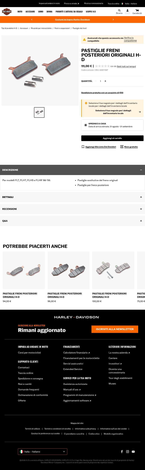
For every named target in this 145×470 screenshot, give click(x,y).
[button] (105, 66)
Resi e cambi (25, 384)
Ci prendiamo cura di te (74, 434)
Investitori (114, 363)
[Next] (113, 19)
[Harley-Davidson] (77, 317)
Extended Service (72, 369)
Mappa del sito (77, 423)
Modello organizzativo (113, 434)
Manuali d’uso (70, 389)
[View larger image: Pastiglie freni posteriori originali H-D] (39, 70)
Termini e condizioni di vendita (57, 429)
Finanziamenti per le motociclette (81, 358)
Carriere (113, 358)
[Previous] (31, 19)
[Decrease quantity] (95, 81)
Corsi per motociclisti (29, 352)
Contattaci (23, 367)
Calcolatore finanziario (75, 352)
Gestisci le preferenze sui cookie (45, 433)
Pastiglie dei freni (80, 28)
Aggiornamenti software (76, 400)
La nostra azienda (118, 352)
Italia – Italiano (131, 4)
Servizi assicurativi (73, 363)
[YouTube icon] (133, 451)
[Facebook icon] (122, 451)
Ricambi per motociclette (41, 28)
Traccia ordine (113, 4)
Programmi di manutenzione (78, 395)
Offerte (22, 400)
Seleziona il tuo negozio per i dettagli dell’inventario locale (113, 112)
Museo (112, 383)
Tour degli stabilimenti (120, 378)
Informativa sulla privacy (85, 429)
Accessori (24, 28)
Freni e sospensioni (62, 28)
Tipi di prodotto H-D (9, 28)
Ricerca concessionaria (93, 3)
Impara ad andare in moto (49, 3)
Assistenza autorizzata (75, 384)
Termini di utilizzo (32, 429)
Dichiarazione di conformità (33, 395)
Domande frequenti (28, 389)
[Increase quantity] (105, 81)
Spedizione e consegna (30, 378)
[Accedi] (127, 12)
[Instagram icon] (127, 451)
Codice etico (94, 434)
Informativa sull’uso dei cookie (113, 429)
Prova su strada (70, 3)
